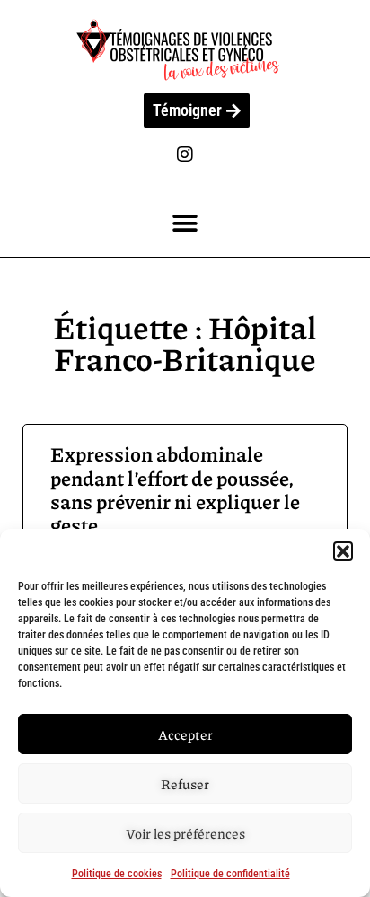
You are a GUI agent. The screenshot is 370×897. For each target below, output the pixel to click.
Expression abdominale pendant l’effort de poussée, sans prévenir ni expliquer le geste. (175, 489)
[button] (343, 551)
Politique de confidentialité (230, 873)
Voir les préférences (185, 833)
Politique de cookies (117, 873)
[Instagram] (185, 154)
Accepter (185, 734)
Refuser (185, 784)
